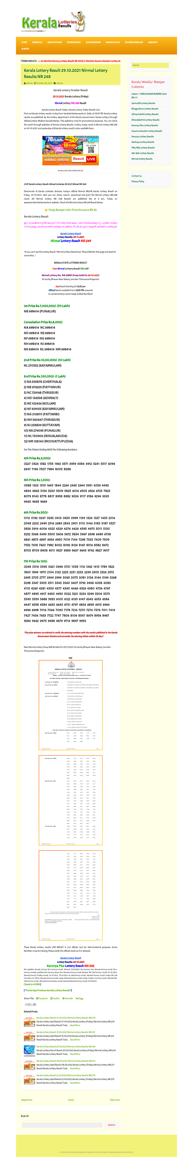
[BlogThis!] (29, 1004)
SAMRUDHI (37, 42)
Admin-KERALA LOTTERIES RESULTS (121, 1152)
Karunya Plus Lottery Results (145, 125)
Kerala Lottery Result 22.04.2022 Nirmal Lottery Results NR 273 (66, 1075)
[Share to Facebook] (34, 1004)
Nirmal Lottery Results (142, 158)
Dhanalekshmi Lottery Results (146, 119)
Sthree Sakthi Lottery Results (145, 114)
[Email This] (26, 1004)
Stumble (68, 998)
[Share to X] (32, 1004)
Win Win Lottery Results (143, 153)
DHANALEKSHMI (93, 42)
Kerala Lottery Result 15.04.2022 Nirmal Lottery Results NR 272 (66, 1032)
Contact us (137, 175)
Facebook (43, 998)
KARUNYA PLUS (113, 42)
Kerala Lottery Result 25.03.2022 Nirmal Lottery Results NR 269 (66, 1046)
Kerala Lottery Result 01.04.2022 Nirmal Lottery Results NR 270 (66, 1017)
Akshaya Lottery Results (143, 142)
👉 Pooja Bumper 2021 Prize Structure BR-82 (71, 210)
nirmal (60, 83)
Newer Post (26, 1099)
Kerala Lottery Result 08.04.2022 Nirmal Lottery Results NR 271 (66, 1061)
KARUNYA (152, 42)
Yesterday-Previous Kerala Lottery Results (48, 990)
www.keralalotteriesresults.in (86, 1152)
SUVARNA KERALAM (134, 42)
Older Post (115, 1099)
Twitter (56, 998)
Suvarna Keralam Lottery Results (147, 131)
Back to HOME (32, 984)
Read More (75, 1025)
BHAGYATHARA (55, 42)
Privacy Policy (138, 181)
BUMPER (25, 49)
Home (24, 42)
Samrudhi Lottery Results (143, 103)
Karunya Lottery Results (143, 136)
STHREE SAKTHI (74, 42)
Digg (80, 998)
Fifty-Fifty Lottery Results (143, 147)
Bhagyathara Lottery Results (145, 108)
